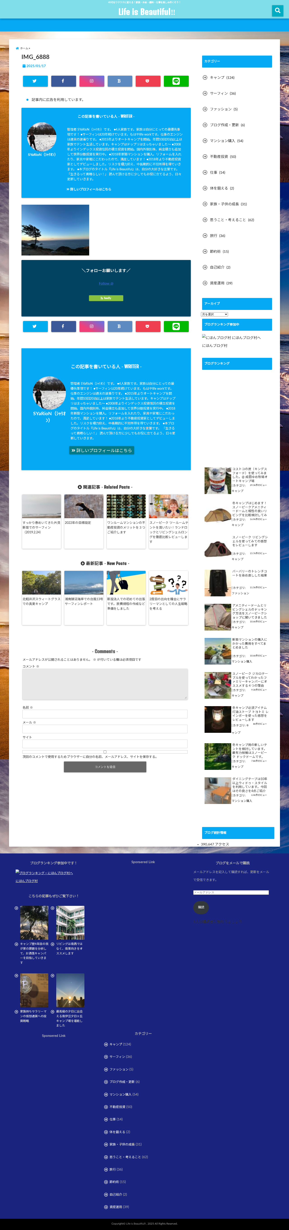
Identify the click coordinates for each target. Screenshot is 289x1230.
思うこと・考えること (228, 220)
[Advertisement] (53, 1089)
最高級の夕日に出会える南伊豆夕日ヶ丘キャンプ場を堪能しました (69, 1018)
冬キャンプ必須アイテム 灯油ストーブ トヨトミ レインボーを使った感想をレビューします (250, 714)
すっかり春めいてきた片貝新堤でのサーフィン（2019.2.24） (41, 527)
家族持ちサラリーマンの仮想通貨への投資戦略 (33, 1016)
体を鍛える (219, 188)
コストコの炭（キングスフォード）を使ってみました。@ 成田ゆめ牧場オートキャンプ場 (250, 475)
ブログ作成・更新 (224, 125)
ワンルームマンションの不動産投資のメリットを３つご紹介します (126, 527)
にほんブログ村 (214, 346)
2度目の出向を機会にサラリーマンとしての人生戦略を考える (168, 604)
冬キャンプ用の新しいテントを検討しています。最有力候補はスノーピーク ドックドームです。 (249, 751)
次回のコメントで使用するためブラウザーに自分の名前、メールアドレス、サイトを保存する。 (90, 757)
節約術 (215, 251)
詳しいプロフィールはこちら (90, 189)
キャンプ (217, 78)
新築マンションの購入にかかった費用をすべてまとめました (249, 643)
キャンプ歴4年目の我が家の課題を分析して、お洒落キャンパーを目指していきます (34, 953)
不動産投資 (219, 157)
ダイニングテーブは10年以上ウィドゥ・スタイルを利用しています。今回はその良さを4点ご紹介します (249, 785)
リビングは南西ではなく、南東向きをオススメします (69, 949)
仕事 (213, 172)
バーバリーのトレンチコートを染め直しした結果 (249, 573)
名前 (28, 707)
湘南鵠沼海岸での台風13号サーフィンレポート (84, 602)
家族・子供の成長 (224, 204)
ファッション (221, 109)
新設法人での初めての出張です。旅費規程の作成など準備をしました (126, 604)
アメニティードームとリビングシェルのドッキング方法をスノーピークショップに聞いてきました (249, 611)
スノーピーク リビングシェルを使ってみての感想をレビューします (250, 541)
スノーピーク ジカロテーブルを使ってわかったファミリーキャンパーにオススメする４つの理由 (250, 679)
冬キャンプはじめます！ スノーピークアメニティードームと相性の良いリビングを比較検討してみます (249, 509)
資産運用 (217, 283)
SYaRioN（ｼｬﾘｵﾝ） (43, 155)
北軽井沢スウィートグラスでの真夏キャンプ (42, 602)
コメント (31, 666)
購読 (201, 907)
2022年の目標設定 (78, 523)
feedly (107, 298)
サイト (27, 737)
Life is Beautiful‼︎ (146, 12)
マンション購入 (222, 141)
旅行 (213, 236)
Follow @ (106, 283)
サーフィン (219, 93)
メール (29, 722)
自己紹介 (217, 267)
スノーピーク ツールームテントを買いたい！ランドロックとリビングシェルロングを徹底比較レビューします (168, 532)
